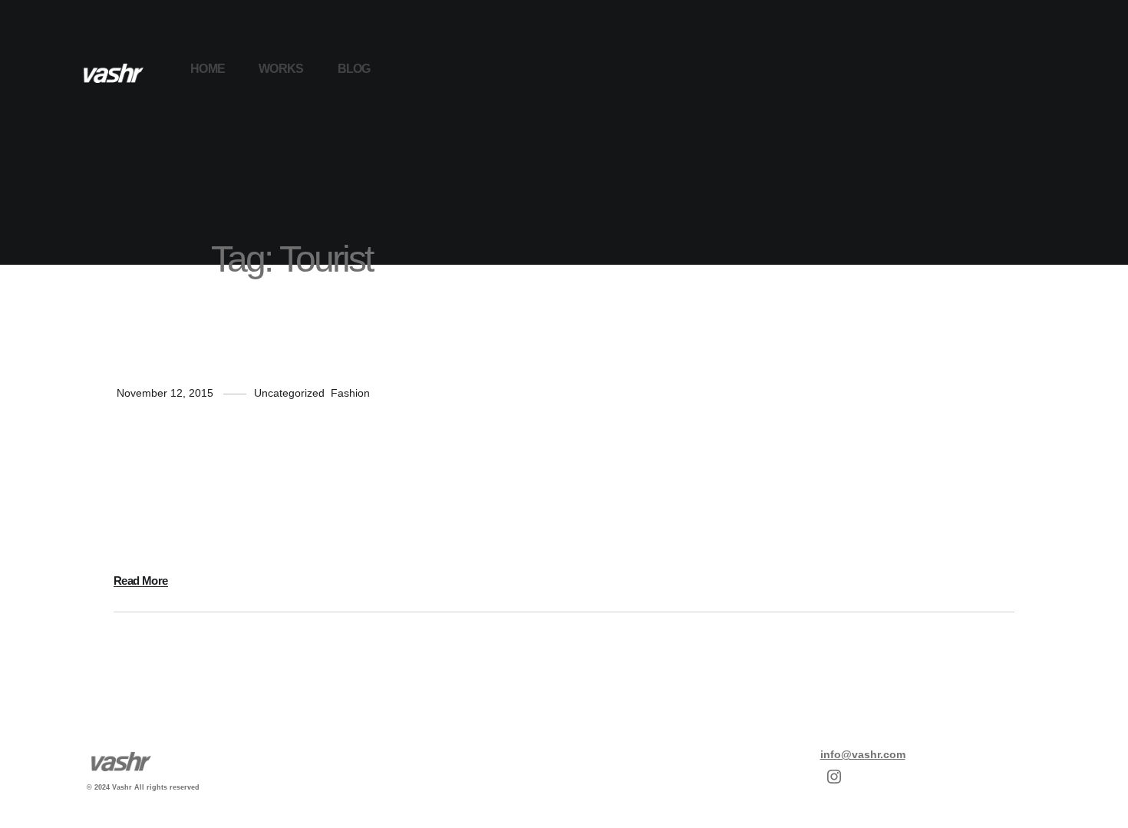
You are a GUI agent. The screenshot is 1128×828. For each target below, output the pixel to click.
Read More (141, 581)
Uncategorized (289, 393)
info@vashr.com (862, 754)
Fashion (350, 393)
